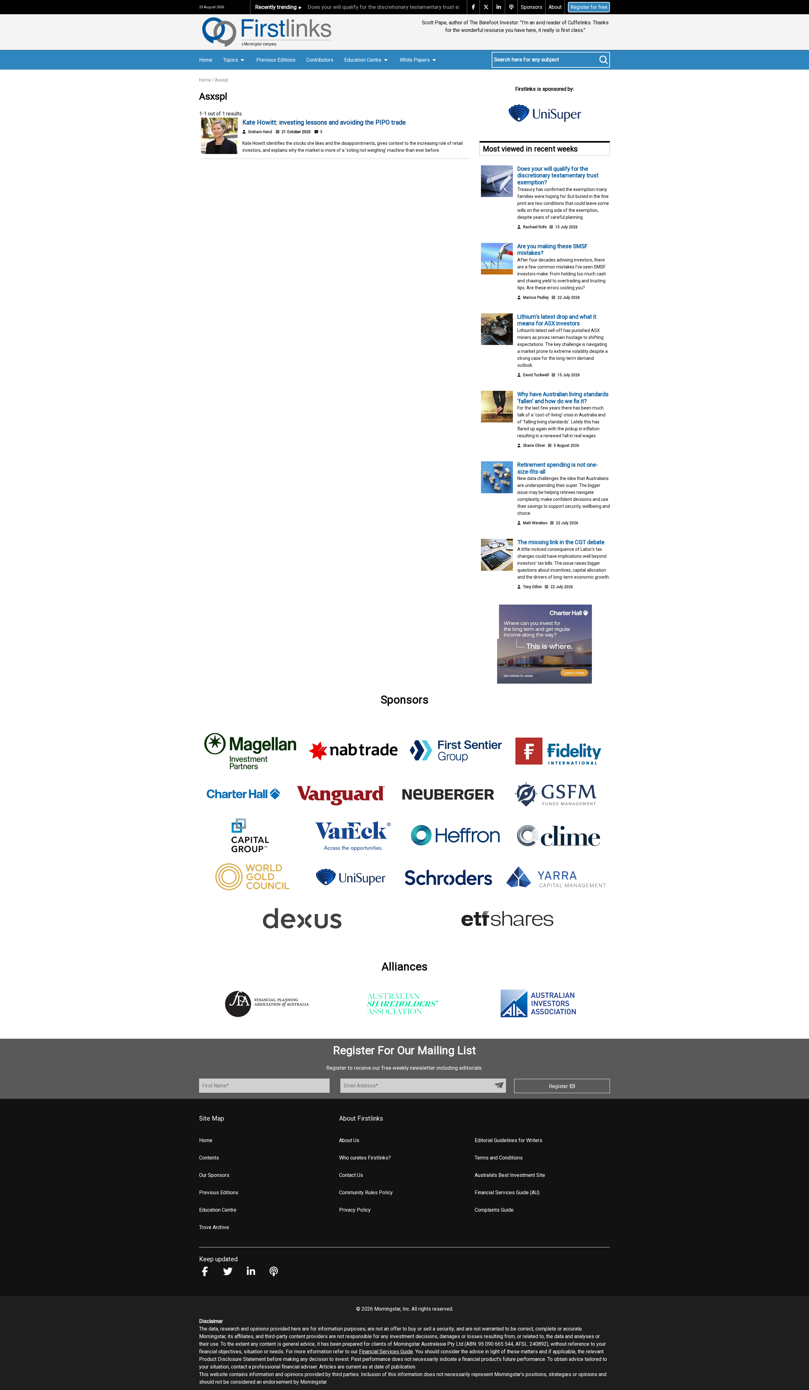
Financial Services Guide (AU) (507, 1193)
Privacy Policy (355, 1210)
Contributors (319, 60)
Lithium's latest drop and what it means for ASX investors (556, 320)
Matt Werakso (535, 523)
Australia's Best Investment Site (510, 1175)
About (555, 7)
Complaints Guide (494, 1210)
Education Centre (217, 1210)
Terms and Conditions (499, 1158)
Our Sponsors (214, 1175)
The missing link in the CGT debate (561, 542)
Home (205, 60)
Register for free (588, 7)
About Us (349, 1140)
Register (559, 1086)
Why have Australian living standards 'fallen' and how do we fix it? (563, 397)
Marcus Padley (536, 297)
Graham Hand (260, 132)
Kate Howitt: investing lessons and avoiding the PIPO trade (324, 122)
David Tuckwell (536, 375)
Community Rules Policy (366, 1193)
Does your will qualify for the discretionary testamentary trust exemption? (367, 7)
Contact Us (351, 1175)
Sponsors (531, 7)
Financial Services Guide (386, 1352)
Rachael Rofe (535, 227)
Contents (209, 1158)
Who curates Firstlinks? (365, 1158)
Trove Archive (214, 1227)
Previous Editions (275, 60)
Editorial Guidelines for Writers (508, 1140)
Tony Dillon (532, 587)
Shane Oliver (534, 445)
